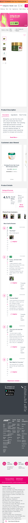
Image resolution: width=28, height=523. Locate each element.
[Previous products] (2, 165)
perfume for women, (11, 491)
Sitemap (19, 440)
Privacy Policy (19, 479)
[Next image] (5, 63)
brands (11, 5)
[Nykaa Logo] (1, 5)
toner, (11, 497)
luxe (15, 5)
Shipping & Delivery (10, 438)
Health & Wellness (24, 441)
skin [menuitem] (7, 9)
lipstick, (4, 488)
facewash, (9, 514)
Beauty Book (14, 425)
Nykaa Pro (18, 438)
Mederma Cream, (10, 519)
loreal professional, (15, 500)
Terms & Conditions (9, 478)
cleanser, (9, 499)
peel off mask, (19, 516)
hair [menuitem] (10, 9)
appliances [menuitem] (15, 9)
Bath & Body (23, 431)
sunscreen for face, (10, 505)
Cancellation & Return (10, 434)
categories (6, 5)
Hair (7, 30)
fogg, (16, 502)
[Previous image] (3, 63)
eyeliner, (13, 494)
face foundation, (12, 506)
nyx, (13, 514)
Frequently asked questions (10, 427)
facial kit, (19, 491)
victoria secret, (10, 492)
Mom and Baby (23, 437)
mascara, (7, 500)
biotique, (20, 489)
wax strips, (17, 503)
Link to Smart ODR (4, 450)
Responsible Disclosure (6, 443)
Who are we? (4, 425)
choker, (18, 508)
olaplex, (18, 510)
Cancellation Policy (10, 479)
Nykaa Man (18, 431)
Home (3, 30)
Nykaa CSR (4, 438)
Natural (23, 446)
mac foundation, (11, 508)
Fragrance (24, 443)
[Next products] (25, 165)
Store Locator (9, 431)
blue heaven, (11, 516)
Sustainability (6, 440)
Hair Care (11, 30)
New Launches (19, 428)
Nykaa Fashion (19, 435)
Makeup (24, 424)
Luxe (23, 448)
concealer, (9, 489)
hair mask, (18, 494)
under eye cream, (9, 503)
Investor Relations (5, 446)
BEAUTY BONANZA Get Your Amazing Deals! (13, 1)
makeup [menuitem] (3, 9)
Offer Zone (18, 425)
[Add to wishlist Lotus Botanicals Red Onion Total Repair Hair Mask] (25, 35)
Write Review (21, 205)
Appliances (24, 433)
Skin (23, 426)
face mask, (15, 489)
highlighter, (10, 488)
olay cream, (12, 502)
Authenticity (5, 431)
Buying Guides (14, 431)
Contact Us (9, 423)
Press (4, 433)
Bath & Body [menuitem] (22, 9)
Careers (5, 429)
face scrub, (10, 517)
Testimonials (6, 435)
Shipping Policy (19, 478)
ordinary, (7, 497)
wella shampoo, (9, 511)
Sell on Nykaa (9, 442)
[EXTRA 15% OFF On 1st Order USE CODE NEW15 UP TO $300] (14, 20)
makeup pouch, (11, 510)
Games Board (14, 428)
